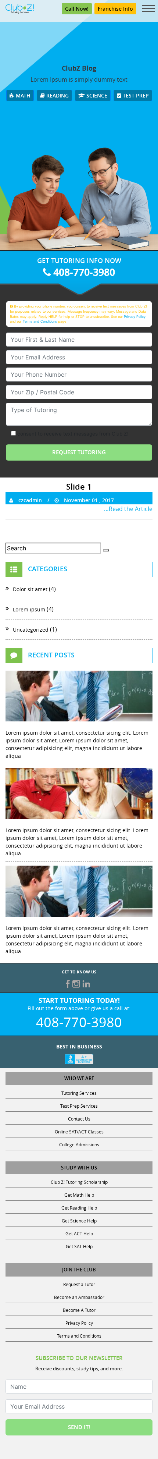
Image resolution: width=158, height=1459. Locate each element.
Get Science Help (79, 1221)
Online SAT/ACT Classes (79, 1132)
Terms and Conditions (40, 321)
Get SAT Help (79, 1246)
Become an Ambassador (79, 1297)
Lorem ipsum (29, 609)
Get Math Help (79, 1195)
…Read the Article (128, 509)
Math (22, 95)
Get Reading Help (79, 1208)
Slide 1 (79, 486)
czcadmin (29, 500)
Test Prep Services (79, 1106)
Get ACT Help (79, 1233)
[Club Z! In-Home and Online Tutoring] (20, 8)
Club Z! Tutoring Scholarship (79, 1182)
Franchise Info (115, 8)
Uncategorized (31, 629)
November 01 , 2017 (88, 500)
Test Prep (135, 95)
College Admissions (79, 1144)
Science (96, 95)
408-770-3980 (83, 272)
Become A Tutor (79, 1310)
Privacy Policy (135, 317)
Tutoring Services (79, 1093)
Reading (57, 95)
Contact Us (79, 1119)
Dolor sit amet (30, 589)
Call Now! (77, 8)
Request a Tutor (79, 1284)
